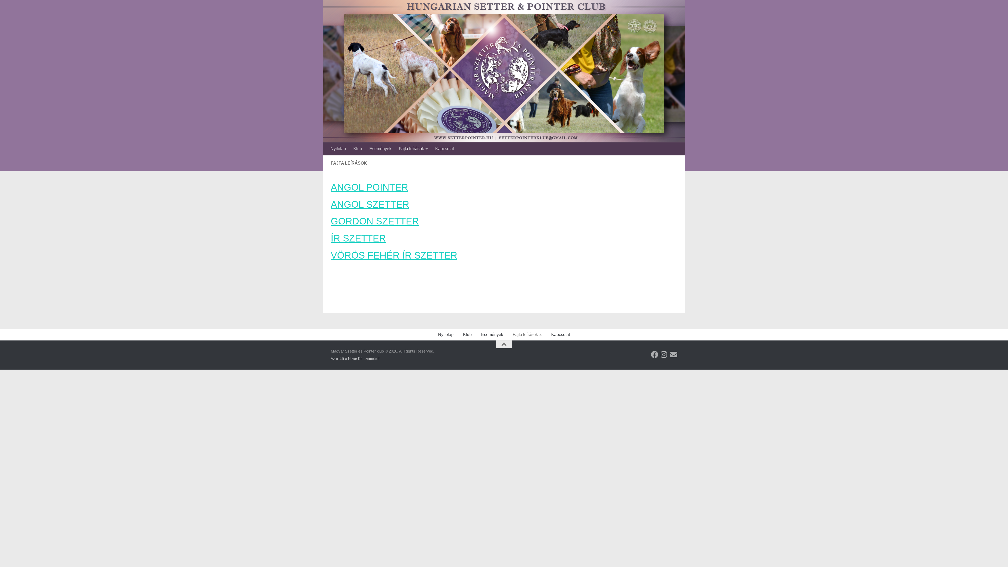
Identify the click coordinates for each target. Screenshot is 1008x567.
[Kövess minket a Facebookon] (654, 354)
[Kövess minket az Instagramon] (664, 354)
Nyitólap (338, 148)
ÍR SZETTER (358, 238)
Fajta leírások (411, 148)
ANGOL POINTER (369, 187)
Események (380, 148)
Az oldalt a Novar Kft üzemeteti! (355, 359)
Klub (357, 148)
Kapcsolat (444, 148)
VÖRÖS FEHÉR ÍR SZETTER (394, 255)
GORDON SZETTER (375, 221)
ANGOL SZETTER (370, 204)
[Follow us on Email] (673, 354)
